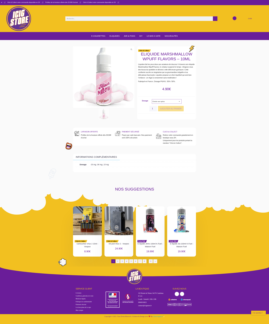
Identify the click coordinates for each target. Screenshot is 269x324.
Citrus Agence (158, 316)
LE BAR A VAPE (153, 36)
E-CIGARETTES (98, 36)
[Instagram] (182, 294)
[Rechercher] (215, 18)
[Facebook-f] (177, 294)
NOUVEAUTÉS (171, 36)
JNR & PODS (129, 36)
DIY (140, 36)
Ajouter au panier (170, 108)
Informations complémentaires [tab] (96, 157)
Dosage (145, 101)
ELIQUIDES (114, 36)
